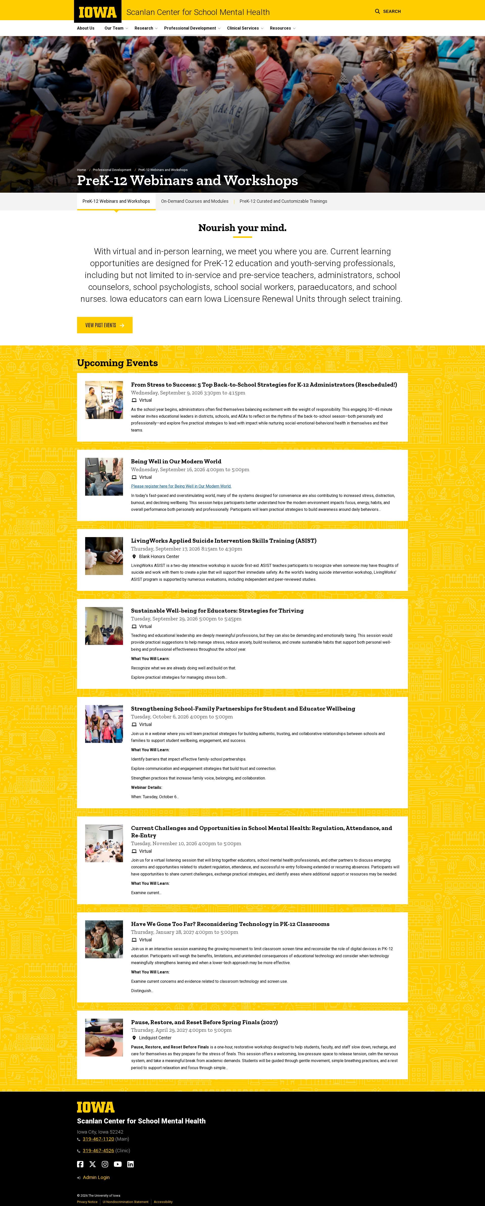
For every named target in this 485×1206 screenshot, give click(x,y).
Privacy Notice (87, 1202)
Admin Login (96, 1177)
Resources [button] (280, 28)
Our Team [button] (114, 28)
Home (81, 170)
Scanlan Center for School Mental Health (198, 12)
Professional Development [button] (190, 28)
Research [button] (144, 28)
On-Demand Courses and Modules (195, 201)
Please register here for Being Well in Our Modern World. (181, 486)
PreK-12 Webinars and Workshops (116, 201)
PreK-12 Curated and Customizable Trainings (283, 201)
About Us (85, 28)
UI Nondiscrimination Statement (126, 1202)
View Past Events (101, 324)
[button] (388, 10)
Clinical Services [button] (243, 28)
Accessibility (163, 1202)
